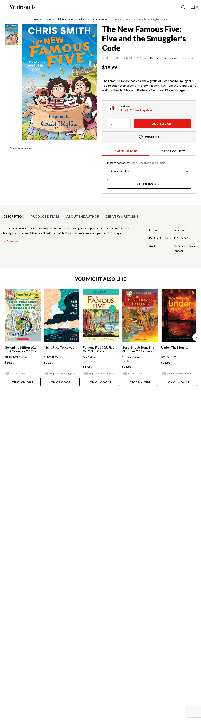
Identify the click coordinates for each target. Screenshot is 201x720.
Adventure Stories (98, 19)
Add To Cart (61, 381)
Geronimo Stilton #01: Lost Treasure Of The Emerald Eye (21, 349)
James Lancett (170, 57)
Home (37, 19)
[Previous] (5, 337)
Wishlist (149, 137)
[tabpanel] (100, 240)
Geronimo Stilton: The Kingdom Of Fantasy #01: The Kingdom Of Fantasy (138, 349)
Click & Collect (173, 151)
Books (48, 19)
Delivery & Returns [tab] (122, 216)
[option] (13, 216)
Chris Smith (156, 57)
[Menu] (6, 7)
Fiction (81, 19)
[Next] (196, 337)
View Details (22, 381)
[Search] (184, 7)
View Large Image (20, 148)
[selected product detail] (4, 207)
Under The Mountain (176, 347)
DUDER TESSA (51, 357)
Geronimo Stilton (131, 357)
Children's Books (64, 19)
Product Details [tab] (45, 216)
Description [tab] (13, 216)
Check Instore (126, 151)
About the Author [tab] (82, 216)
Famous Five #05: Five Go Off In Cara (98, 349)
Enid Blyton (89, 357)
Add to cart (162, 123)
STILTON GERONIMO (16, 357)
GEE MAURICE (168, 357)
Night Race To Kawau (59, 347)
